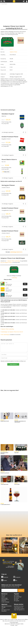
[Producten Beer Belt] (21, 447)
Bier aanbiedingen (5, 334)
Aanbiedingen (4, 3)
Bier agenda (16, 600)
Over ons (3, 595)
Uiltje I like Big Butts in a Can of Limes (19, 610)
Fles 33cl (4, 161)
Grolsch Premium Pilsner (10, 137)
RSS (16, 580)
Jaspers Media (20, 623)
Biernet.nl (7, 623)
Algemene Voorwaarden (6, 606)
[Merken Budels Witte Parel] (7, 416)
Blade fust (4, 116)
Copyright (3, 607)
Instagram (17, 577)
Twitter (5, 580)
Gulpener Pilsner (13, 51)
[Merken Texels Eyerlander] (7, 479)
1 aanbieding (14, 277)
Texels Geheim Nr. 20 (18, 607)
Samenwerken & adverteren (4, 600)
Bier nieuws (16, 598)
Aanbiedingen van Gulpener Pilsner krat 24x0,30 (12, 331)
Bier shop (16, 599)
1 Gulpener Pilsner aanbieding (13, 261)
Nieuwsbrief (3, 611)
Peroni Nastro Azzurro (9, 159)
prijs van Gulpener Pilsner (6, 262)
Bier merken (16, 595)
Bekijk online (6, 171)
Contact (3, 596)
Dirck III (11, 49)
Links (2, 608)
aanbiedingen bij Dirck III (16, 252)
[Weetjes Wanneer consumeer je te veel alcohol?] (21, 416)
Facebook (5, 577)
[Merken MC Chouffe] (21, 479)
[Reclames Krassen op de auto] (14, 463)
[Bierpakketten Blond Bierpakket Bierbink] (7, 447)
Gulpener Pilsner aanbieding (7, 329)
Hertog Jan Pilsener (8, 185)
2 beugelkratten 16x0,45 (7, 210)
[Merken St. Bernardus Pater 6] (14, 494)
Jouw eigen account (5, 609)
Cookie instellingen (5, 602)
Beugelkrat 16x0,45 (6, 139)
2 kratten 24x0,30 (6, 187)
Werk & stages (4, 598)
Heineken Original (8, 114)
